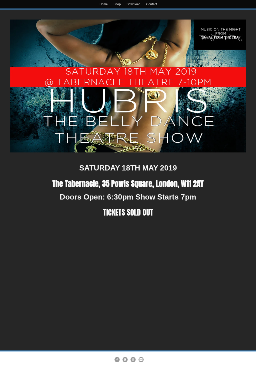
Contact (151, 4)
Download (133, 4)
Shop (117, 4)
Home (104, 4)
